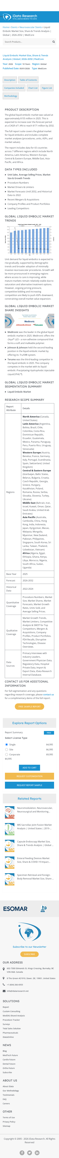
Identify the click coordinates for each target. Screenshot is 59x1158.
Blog (5, 1051)
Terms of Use (9, 1117)
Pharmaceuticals (10, 1032)
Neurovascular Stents (30, 27)
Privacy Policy (9, 1121)
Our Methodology (11, 1090)
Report (6, 1007)
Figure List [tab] (47, 88)
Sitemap (6, 1126)
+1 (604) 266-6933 (15, 984)
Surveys (6, 1024)
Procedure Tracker (11, 1020)
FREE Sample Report (29, 706)
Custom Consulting (11, 1011)
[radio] (29, 744)
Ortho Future (9, 1068)
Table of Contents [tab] (28, 79)
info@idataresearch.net (18, 991)
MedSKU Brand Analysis (14, 1015)
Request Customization (30, 776)
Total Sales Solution (12, 1028)
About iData (8, 1086)
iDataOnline (8, 1037)
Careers (6, 1103)
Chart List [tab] (33, 88)
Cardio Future (9, 1059)
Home (6, 27)
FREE (49, 732)
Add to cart (29, 767)
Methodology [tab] (10, 96)
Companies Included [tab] (14, 88)
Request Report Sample (29, 785)
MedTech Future (10, 1055)
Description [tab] (9, 79)
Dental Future (9, 1064)
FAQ (4, 1099)
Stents (14, 27)
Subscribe (29, 954)
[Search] (53, 41)
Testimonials (8, 1095)
